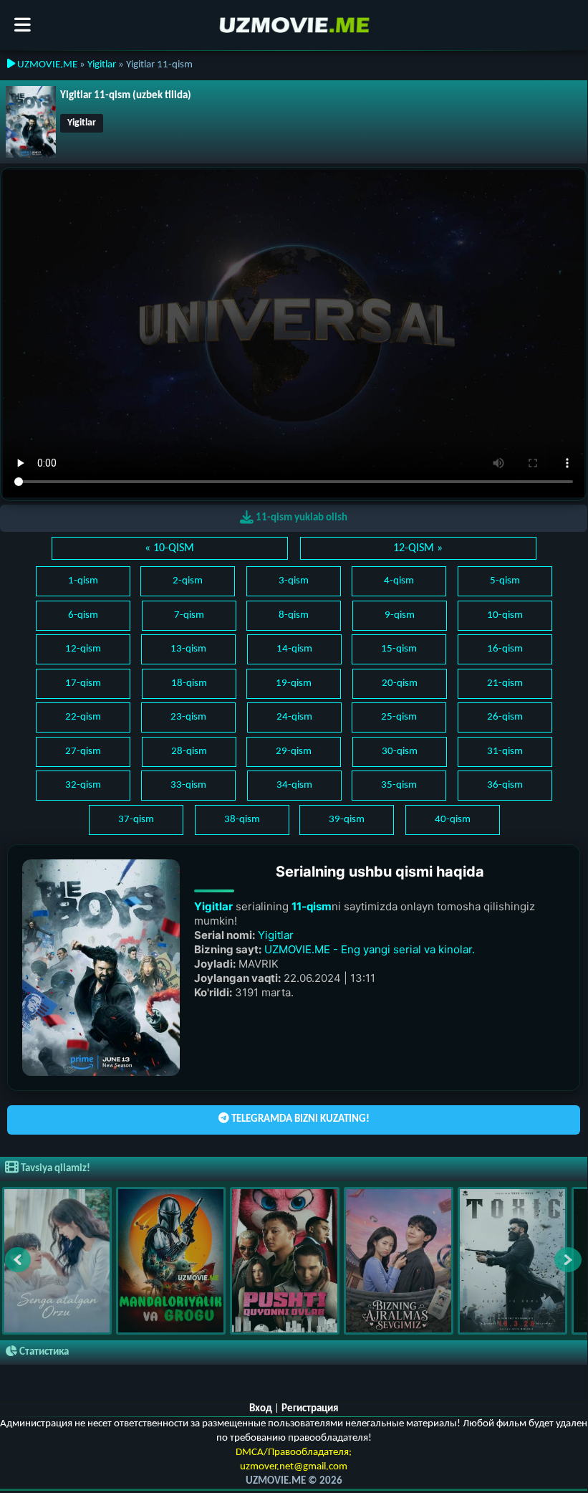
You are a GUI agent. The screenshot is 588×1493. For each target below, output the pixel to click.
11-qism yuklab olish (300, 517)
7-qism (189, 615)
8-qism (294, 615)
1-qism (83, 581)
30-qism (400, 751)
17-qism (83, 683)
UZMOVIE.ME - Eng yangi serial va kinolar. (369, 949)
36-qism (505, 785)
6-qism (83, 615)
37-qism (136, 819)
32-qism (83, 785)
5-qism (505, 581)
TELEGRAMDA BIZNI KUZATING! (299, 1119)
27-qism (83, 751)
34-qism (294, 785)
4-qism (399, 581)
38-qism (242, 819)
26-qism (505, 717)
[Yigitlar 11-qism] (31, 122)
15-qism (399, 649)
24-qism (294, 717)
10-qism (505, 615)
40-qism (453, 819)
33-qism (188, 785)
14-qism (294, 649)
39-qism (347, 819)
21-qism (505, 683)
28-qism (189, 751)
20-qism (400, 683)
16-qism (505, 649)
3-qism (294, 581)
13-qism (188, 649)
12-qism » (418, 548)
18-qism (189, 683)
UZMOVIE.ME (46, 64)
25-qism (399, 717)
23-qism (188, 717)
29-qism (294, 751)
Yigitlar (101, 64)
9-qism (400, 615)
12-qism (83, 649)
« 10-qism (169, 548)
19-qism (294, 683)
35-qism (399, 785)
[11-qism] (101, 967)
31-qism (505, 751)
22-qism (83, 717)
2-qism (188, 581)
